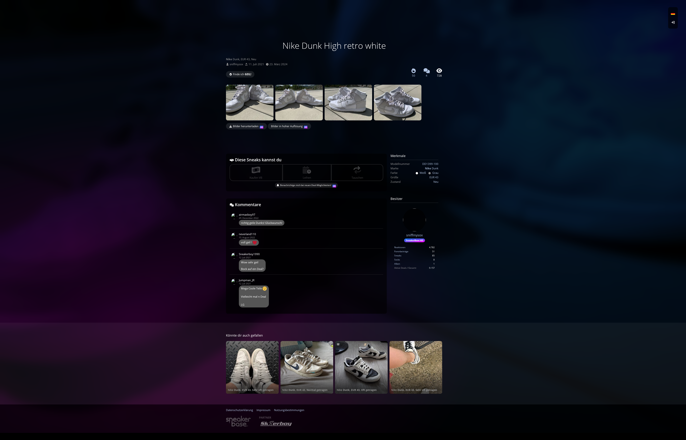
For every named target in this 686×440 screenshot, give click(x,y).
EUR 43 (433, 177)
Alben (397, 263)
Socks (397, 259)
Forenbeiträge (401, 251)
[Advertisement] (334, 139)
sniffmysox (236, 64)
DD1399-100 (430, 164)
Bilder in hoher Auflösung (287, 126)
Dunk (431, 168)
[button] (673, 13)
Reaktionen (399, 247)
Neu (435, 181)
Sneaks (397, 255)
